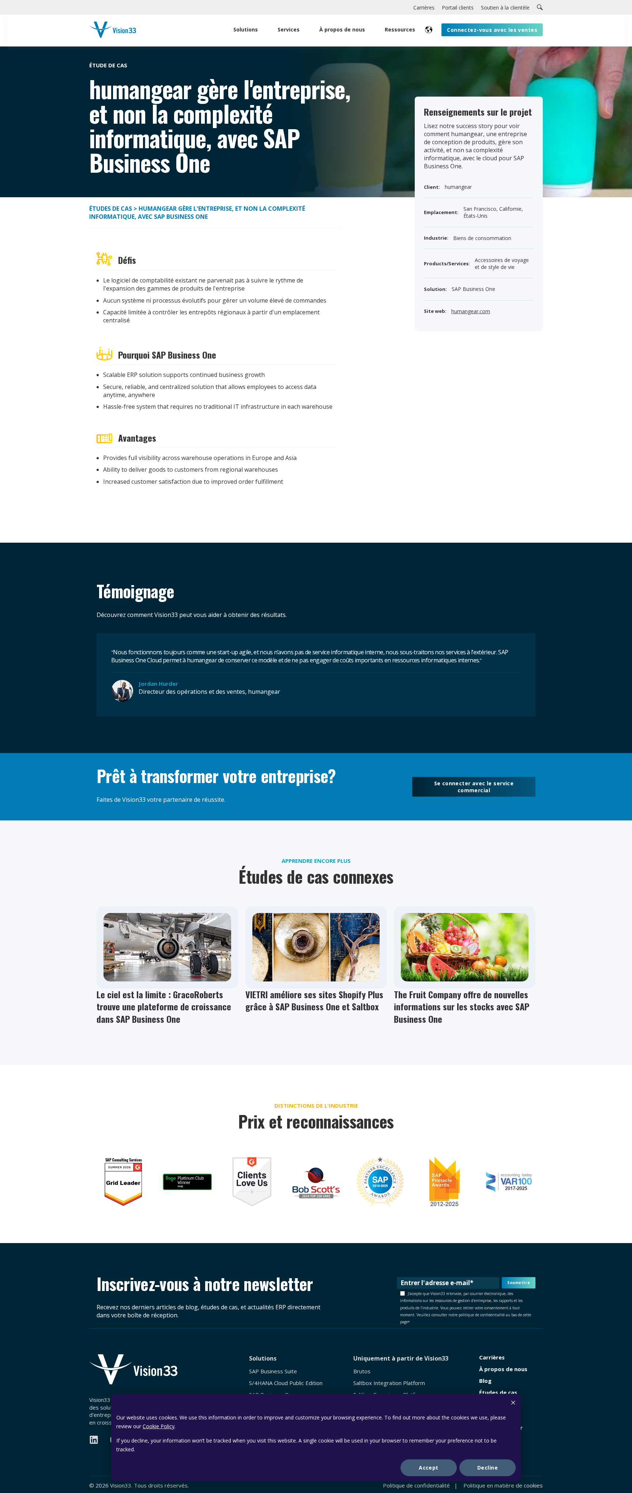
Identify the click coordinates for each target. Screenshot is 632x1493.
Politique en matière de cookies (503, 1485)
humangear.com (470, 311)
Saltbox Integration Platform (389, 1383)
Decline (487, 1467)
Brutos (361, 1371)
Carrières (492, 1357)
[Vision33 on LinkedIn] (93, 1439)
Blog (485, 1381)
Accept (429, 1467)
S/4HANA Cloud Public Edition (286, 1383)
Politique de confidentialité (416, 1485)
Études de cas (110, 209)
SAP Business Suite (273, 1371)
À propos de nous (503, 1369)
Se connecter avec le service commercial (474, 787)
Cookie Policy (158, 1426)
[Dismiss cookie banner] (513, 1403)
